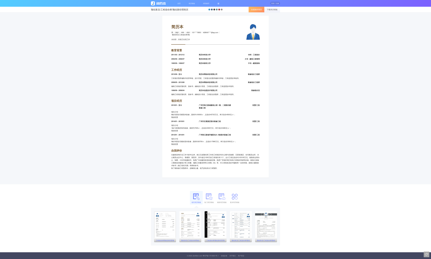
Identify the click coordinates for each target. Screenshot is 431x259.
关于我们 (232, 256)
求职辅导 (206, 3)
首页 (179, 3)
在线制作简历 (256, 9)
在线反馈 (224, 256)
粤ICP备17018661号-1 (211, 256)
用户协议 (241, 256)
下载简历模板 (272, 9)
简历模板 (192, 3)
